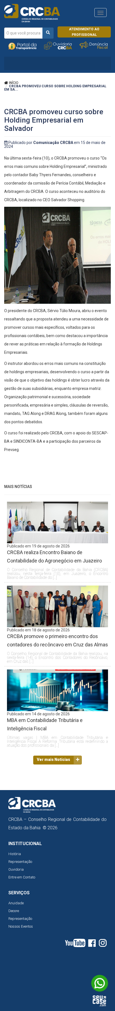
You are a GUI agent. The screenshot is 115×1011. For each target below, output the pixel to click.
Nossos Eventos (20, 926)
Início (13, 83)
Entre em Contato (21, 877)
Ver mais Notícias (53, 759)
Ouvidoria (16, 869)
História (14, 854)
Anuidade (16, 903)
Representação (20, 862)
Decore (13, 911)
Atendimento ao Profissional (84, 32)
